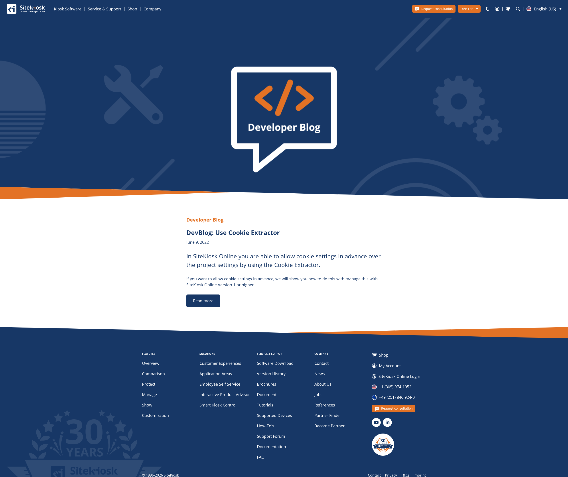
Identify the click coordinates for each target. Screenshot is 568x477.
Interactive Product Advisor (224, 394)
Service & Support (104, 9)
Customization (155, 415)
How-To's (265, 425)
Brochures (266, 384)
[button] (544, 9)
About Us (322, 384)
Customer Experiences (220, 363)
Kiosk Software (67, 9)
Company (152, 9)
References (324, 405)
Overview (150, 363)
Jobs (318, 394)
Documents (267, 394)
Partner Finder (327, 415)
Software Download (275, 363)
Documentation (271, 446)
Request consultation (437, 9)
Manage (149, 394)
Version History (271, 373)
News (319, 373)
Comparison (153, 373)
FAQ (260, 457)
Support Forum (271, 436)
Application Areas (215, 373)
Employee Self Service (219, 384)
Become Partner (329, 425)
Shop (132, 9)
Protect (148, 384)
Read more (203, 300)
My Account (390, 365)
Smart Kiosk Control (218, 405)
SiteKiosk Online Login (399, 376)
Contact (321, 363)
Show (147, 405)
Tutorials (265, 405)
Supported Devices (274, 415)
